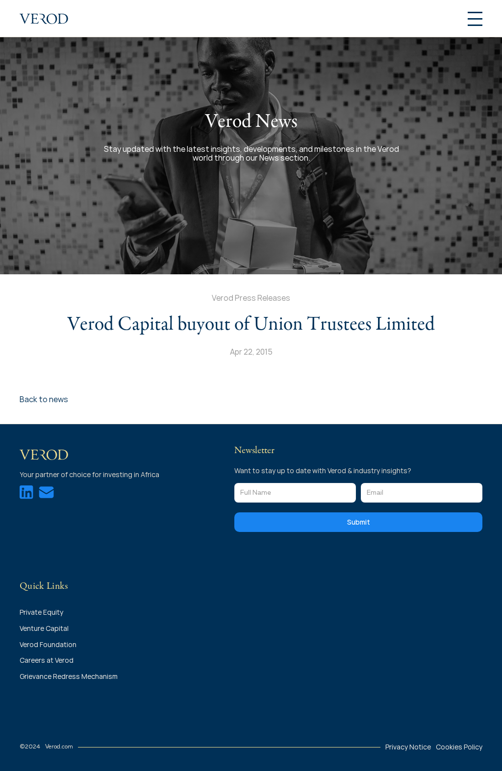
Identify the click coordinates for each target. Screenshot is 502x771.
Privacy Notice (408, 746)
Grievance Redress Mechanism (69, 676)
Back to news (44, 399)
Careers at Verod (47, 660)
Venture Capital (44, 628)
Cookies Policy (459, 746)
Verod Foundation (48, 644)
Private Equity (42, 612)
